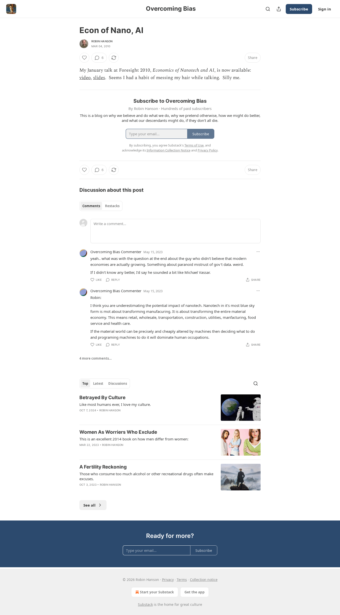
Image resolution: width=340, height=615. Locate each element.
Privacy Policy (208, 150)
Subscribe (299, 8)
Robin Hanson (102, 41)
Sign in (324, 8)
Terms (182, 579)
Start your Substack (157, 592)
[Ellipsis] (258, 252)
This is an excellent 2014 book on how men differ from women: (133, 438)
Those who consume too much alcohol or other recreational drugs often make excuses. (146, 476)
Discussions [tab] (117, 383)
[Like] (84, 58)
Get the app (194, 592)
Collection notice (204, 579)
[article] (170, 407)
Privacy (168, 579)
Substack (145, 604)
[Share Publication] (279, 9)
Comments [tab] (91, 206)
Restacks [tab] (112, 206)
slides (99, 77)
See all (89, 505)
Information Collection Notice (168, 150)
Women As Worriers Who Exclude (118, 432)
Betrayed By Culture (102, 397)
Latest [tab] (98, 383)
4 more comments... (95, 358)
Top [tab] (85, 383)
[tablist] (100, 206)
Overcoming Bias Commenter (115, 251)
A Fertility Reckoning (103, 467)
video (85, 77)
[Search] (268, 9)
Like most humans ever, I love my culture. (115, 404)
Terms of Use (194, 145)
